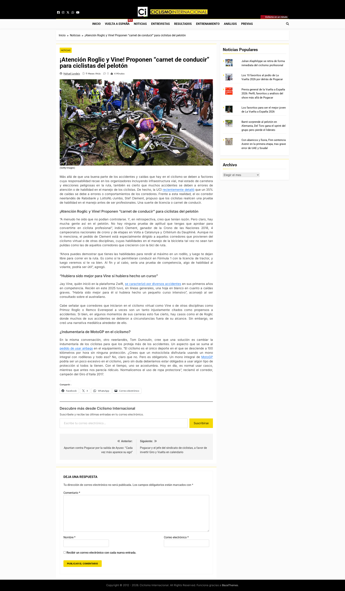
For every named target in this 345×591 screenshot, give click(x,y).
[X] (67, 12)
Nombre (69, 537)
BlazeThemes (230, 585)
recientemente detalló (178, 189)
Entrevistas (160, 24)
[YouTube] (77, 12)
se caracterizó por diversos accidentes (153, 284)
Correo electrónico (176, 537)
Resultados (183, 24)
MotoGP (207, 357)
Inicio (96, 24)
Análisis (230, 24)
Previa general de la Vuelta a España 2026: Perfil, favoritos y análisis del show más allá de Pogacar (263, 93)
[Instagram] (63, 12)
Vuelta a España (118, 22)
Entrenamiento (208, 24)
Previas (247, 24)
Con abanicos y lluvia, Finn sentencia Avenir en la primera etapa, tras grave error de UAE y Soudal (264, 144)
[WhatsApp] (72, 12)
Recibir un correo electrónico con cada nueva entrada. (101, 552)
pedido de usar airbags (76, 348)
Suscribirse (201, 423)
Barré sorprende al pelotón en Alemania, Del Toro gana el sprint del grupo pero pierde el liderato (264, 126)
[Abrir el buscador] (287, 23)
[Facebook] (58, 12)
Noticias (140, 24)
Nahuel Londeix (71, 73)
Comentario (71, 492)
